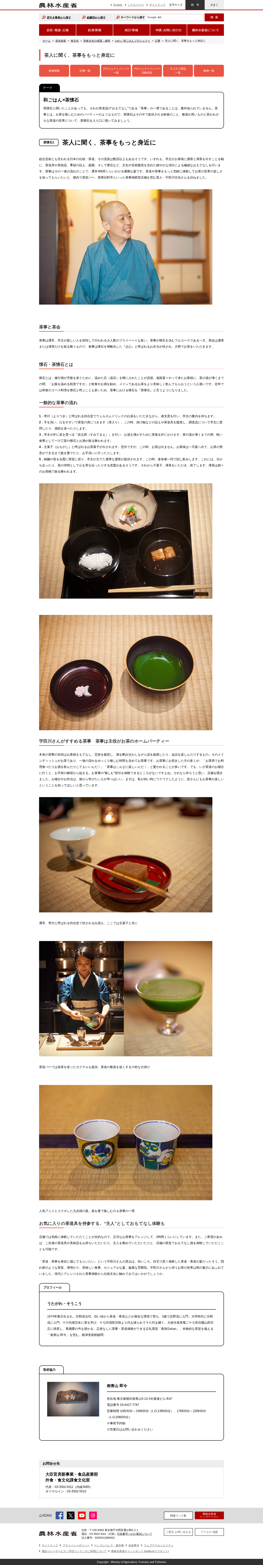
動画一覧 (209, 70)
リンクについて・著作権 (109, 1545)
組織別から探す (96, 17)
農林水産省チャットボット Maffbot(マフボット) (140, 1551)
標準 (195, 4)
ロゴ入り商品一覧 (178, 70)
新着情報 (54, 70)
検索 (214, 17)
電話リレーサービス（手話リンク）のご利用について (74, 1551)
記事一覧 (85, 70)
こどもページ (136, 4)
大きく (214, 4)
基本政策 (60, 40)
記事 (157, 40)
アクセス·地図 (209, 1531)
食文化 (75, 40)
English (117, 4)
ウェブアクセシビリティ (158, 1545)
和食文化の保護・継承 (96, 40)
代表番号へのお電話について (134, 1533)
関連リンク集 (178, 1515)
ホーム (47, 40)
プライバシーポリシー (76, 1545)
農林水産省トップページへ (209, 1515)
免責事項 (133, 1545)
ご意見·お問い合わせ (178, 1531)
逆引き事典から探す (59, 17)
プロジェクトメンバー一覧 (116, 70)
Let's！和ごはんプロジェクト (132, 40)
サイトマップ (157, 4)
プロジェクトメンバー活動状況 (146, 70)
